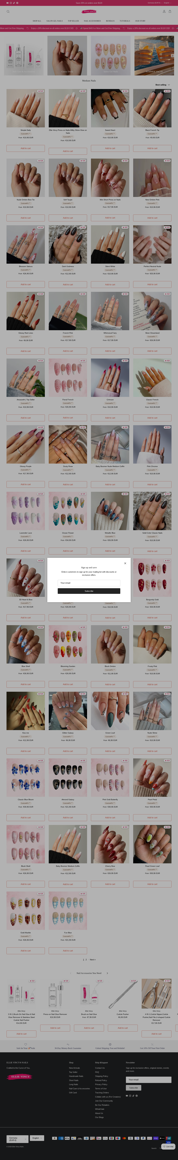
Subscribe (89, 591)
